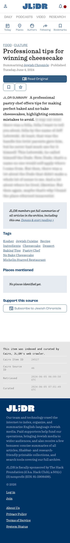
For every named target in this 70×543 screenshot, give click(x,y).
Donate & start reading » (37, 220)
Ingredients (12, 246)
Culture (21, 45)
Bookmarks (60, 27)
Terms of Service (18, 520)
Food (7, 45)
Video (41, 17)
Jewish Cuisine (27, 241)
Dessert (48, 246)
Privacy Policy (16, 514)
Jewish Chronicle (36, 65)
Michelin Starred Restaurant (24, 260)
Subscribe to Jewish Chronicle (35, 308)
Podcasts (24, 17)
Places (20, 27)
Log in (10, 492)
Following (45, 27)
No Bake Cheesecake (18, 255)
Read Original (35, 79)
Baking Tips (12, 250)
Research (57, 17)
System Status (17, 526)
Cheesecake (32, 246)
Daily (8, 17)
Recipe (45, 241)
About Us (13, 508)
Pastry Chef (31, 250)
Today (7, 27)
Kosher (8, 241)
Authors (32, 27)
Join (9, 498)
